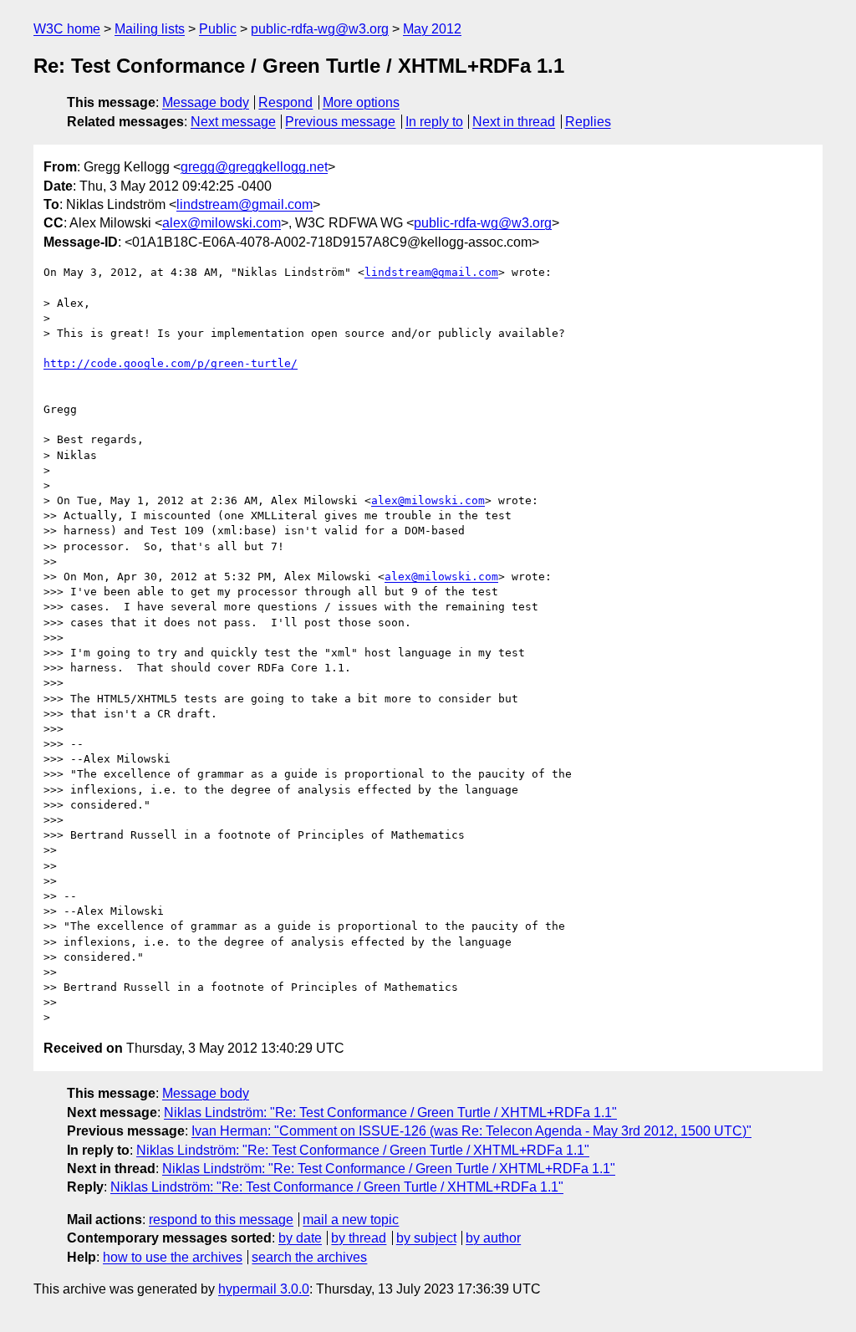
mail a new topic (351, 1219)
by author (493, 1238)
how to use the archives (172, 1257)
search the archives (309, 1257)
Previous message (340, 122)
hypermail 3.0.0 (263, 1289)
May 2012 (432, 29)
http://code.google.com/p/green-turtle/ (170, 363)
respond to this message (221, 1219)
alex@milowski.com (221, 223)
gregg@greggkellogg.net (254, 167)
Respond (285, 102)
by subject (426, 1238)
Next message (233, 122)
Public (218, 29)
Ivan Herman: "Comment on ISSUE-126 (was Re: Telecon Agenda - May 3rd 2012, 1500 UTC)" (471, 1131)
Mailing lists (150, 29)
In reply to (434, 122)
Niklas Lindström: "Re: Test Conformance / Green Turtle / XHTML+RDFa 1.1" (390, 1112)
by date (300, 1238)
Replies (588, 122)
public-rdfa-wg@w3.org (320, 29)
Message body (205, 102)
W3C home (66, 29)
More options (361, 102)
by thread (358, 1238)
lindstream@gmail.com (244, 204)
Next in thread (513, 122)
